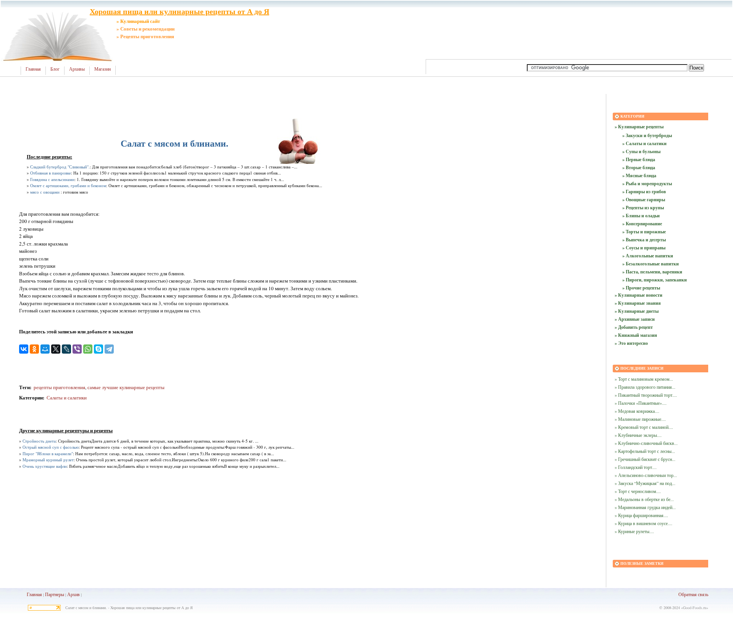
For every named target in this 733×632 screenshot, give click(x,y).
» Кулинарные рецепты (639, 126)
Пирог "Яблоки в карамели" (48, 453)
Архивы (77, 69)
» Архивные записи (635, 319)
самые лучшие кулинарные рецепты (126, 387)
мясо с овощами (45, 192)
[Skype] (98, 349)
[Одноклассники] (34, 349)
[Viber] (77, 349)
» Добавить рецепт (634, 327)
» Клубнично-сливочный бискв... (646, 443)
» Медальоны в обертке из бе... (644, 499)
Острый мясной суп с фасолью (51, 447)
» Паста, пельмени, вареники (652, 271)
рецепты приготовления (58, 387)
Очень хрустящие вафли (45, 466)
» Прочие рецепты (641, 287)
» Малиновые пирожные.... (640, 419)
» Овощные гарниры (643, 199)
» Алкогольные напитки (647, 255)
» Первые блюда (638, 159)
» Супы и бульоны (641, 151)
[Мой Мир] (45, 349)
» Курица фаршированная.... (641, 515)
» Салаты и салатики (644, 143)
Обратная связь (693, 594)
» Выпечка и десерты (644, 239)
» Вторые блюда (638, 167)
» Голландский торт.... (636, 467)
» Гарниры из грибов (644, 191)
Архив (73, 594)
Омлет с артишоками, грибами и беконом (68, 185)
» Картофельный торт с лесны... (645, 451)
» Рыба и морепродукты (647, 183)
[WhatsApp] (87, 349)
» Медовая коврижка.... (637, 411)
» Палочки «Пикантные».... (641, 403)
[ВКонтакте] (23, 349)
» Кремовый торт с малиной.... (644, 427)
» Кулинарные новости (638, 295)
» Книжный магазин (636, 335)
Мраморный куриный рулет (48, 459)
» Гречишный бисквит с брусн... (645, 459)
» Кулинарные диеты (637, 311)
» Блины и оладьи (641, 215)
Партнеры (54, 594)
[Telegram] (109, 349)
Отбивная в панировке (50, 173)
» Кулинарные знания (638, 303)
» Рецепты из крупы (643, 207)
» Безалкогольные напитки (650, 263)
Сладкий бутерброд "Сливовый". (60, 167)
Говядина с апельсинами (52, 179)
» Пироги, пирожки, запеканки (654, 279)
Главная (33, 69)
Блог (55, 69)
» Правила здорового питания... (645, 387)
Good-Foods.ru (694, 607)
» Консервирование (642, 223)
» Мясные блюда (639, 175)
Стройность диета (39, 441)
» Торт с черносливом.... (638, 491)
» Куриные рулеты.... (634, 531)
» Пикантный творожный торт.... (646, 395)
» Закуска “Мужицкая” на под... (645, 483)
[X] (55, 349)
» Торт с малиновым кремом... (644, 379)
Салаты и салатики (67, 397)
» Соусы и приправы (643, 247)
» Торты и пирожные (644, 231)
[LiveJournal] (66, 349)
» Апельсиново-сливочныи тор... (646, 475)
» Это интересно (631, 343)
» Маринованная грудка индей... (645, 507)
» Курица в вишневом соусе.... (643, 523)
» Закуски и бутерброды (647, 135)
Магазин (102, 69)
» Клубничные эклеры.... (638, 435)
